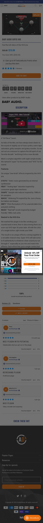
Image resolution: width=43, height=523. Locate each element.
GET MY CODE (31, 264)
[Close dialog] (41, 251)
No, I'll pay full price (32, 266)
